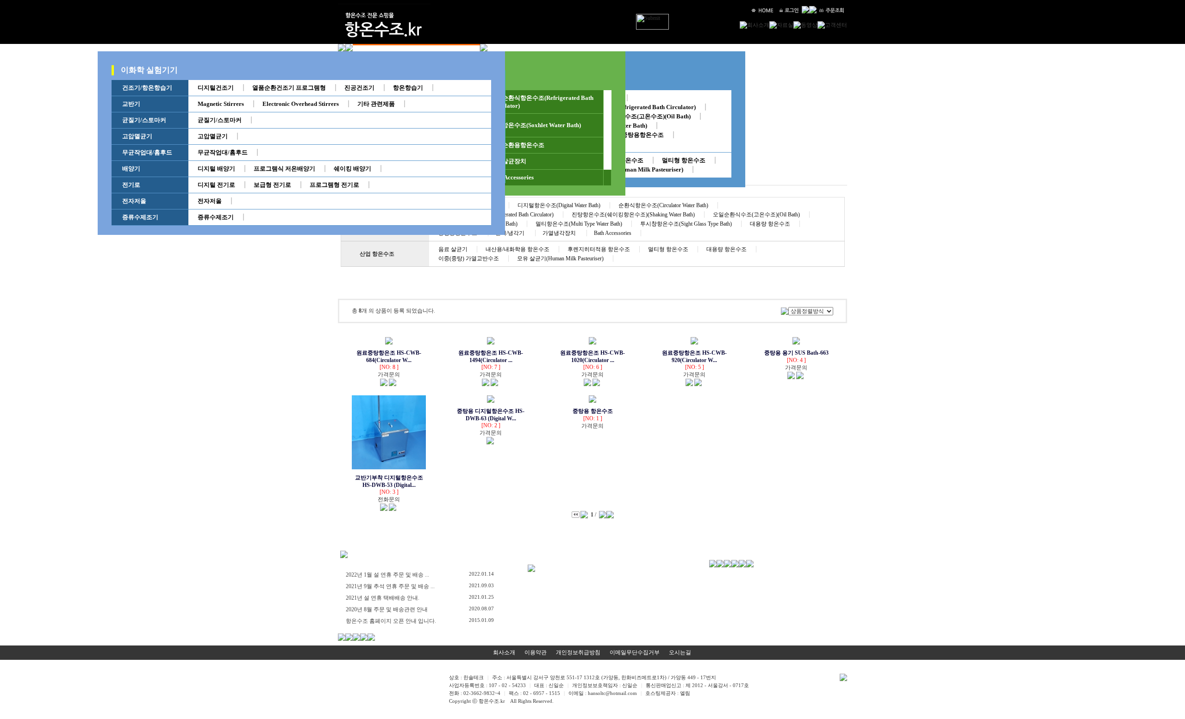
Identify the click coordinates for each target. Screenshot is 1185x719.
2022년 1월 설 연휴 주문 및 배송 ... (387, 575)
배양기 (131, 168)
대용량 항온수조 (770, 224)
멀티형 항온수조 (683, 160)
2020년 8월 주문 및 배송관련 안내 (387, 609)
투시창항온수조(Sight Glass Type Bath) (686, 224)
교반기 (131, 103)
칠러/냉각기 (510, 233)
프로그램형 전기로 (334, 184)
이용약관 (535, 652)
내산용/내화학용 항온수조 (517, 249)
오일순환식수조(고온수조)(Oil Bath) (643, 116)
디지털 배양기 (216, 168)
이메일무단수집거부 (635, 652)
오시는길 (680, 652)
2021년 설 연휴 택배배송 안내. (382, 598)
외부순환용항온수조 (517, 144)
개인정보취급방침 (578, 652)
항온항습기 (408, 87)
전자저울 (134, 200)
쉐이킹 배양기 (352, 168)
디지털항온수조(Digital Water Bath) (559, 205)
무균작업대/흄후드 (147, 152)
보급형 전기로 (272, 184)
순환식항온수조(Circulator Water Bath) (663, 205)
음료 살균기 (453, 249)
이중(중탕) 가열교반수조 (468, 258)
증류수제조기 (140, 217)
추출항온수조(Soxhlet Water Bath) (535, 125)
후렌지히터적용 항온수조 (599, 249)
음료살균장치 (508, 161)
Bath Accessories (512, 177)
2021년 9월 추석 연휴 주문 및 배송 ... (390, 586)
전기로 (131, 184)
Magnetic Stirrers (221, 103)
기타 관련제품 (376, 103)
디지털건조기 (216, 87)
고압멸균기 (137, 136)
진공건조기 (359, 87)
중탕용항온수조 (643, 134)
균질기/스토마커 (144, 120)
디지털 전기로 (216, 184)
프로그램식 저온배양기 (284, 168)
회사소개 (504, 652)
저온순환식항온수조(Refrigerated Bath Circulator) (628, 107)
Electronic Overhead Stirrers (300, 103)
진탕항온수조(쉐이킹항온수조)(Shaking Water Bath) (633, 214)
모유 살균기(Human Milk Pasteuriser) (633, 169)
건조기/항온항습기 (147, 87)
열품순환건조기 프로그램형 (289, 87)
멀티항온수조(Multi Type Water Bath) (579, 224)
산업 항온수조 (377, 254)
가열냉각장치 (560, 233)
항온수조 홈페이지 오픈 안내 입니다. (391, 621)
